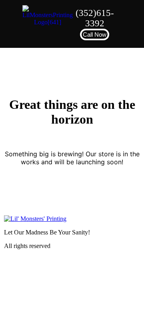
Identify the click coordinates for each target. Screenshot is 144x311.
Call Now (94, 34)
